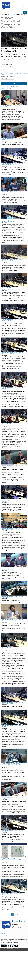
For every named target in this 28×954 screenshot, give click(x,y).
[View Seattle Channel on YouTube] (13, 945)
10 (8, 86)
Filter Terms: (4, 78)
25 (13, 86)
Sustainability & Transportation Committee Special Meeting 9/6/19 (12, 288)
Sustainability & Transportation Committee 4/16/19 (12, 797)
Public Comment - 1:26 (6, 70)
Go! (25, 12)
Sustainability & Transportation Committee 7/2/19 (12, 465)
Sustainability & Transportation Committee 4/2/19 (12, 831)
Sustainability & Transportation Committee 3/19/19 (12, 894)
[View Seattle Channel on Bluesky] (10, 945)
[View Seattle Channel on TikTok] (8, 945)
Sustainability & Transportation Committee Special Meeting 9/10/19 (12, 260)
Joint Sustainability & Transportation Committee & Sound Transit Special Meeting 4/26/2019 (13, 765)
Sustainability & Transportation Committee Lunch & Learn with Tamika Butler (12, 620)
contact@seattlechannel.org (11, 944)
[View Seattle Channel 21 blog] (15, 945)
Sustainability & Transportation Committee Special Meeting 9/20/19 (12, 192)
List (5, 89)
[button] (14, 39)
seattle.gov (6, 14)
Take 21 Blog (4, 935)
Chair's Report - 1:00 (6, 66)
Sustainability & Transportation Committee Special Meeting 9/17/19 (12, 220)
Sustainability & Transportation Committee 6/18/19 (12, 500)
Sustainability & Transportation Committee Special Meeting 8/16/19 (12, 320)
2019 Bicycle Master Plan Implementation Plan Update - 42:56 (14, 73)
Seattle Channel (18, 921)
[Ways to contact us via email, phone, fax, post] (17, 945)
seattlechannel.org (20, 14)
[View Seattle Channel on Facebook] (2, 945)
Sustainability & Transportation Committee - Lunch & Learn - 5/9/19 (13, 702)
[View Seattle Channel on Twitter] (4, 945)
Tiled (12, 89)
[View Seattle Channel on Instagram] (6, 945)
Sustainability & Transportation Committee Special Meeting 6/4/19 (12, 568)
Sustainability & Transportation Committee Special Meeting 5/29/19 (12, 596)
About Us (3, 933)
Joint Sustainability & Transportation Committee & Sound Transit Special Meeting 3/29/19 (13, 860)
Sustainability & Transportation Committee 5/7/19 (12, 726)
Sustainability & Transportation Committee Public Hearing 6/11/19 (12, 528)
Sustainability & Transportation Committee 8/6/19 (12, 388)
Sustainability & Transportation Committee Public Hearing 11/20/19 (12, 164)
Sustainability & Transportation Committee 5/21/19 (12, 648)
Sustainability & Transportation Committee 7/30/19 (12, 424)
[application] (14, 39)
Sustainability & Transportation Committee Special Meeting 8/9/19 (12, 353)
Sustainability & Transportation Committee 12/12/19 (12, 106)
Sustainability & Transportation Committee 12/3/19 (12, 139)
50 (17, 86)
